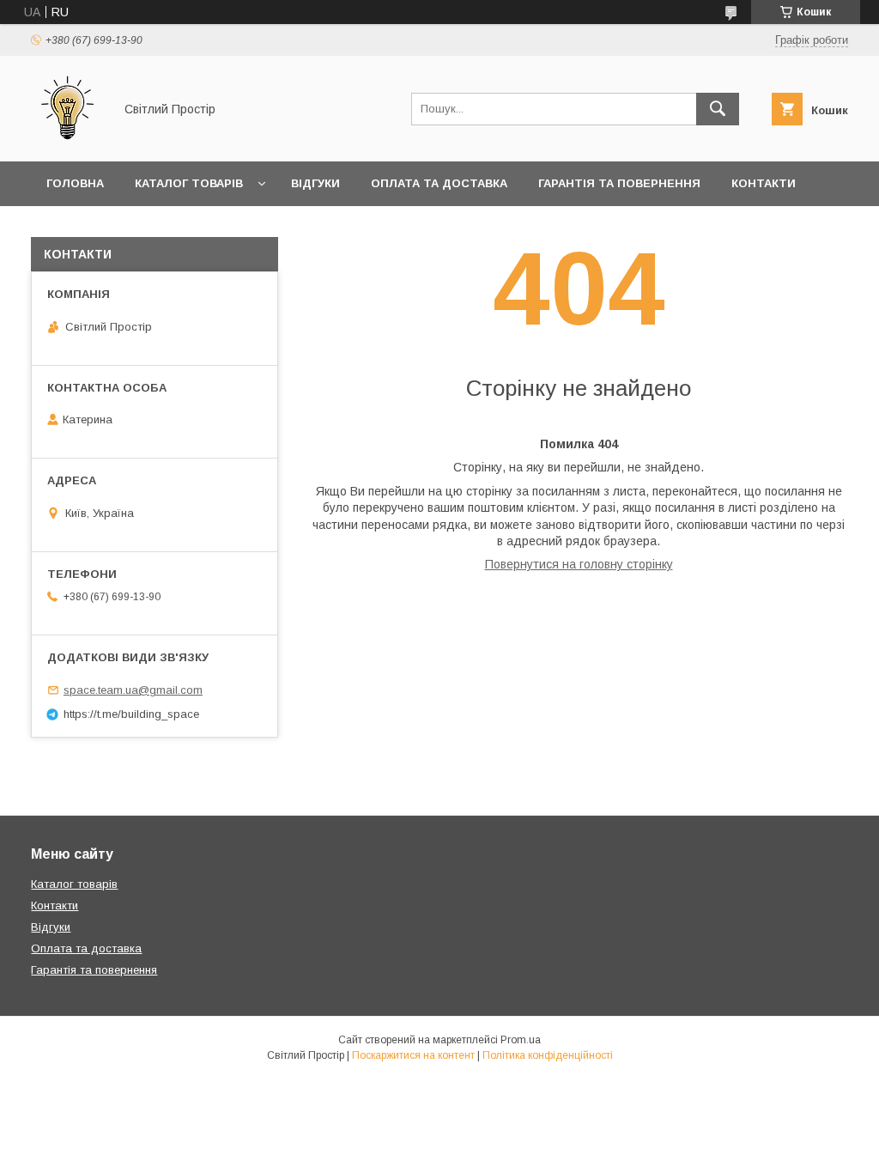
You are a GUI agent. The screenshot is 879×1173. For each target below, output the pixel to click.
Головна (75, 183)
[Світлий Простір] (67, 139)
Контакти (763, 183)
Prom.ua (520, 1040)
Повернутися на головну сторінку (579, 564)
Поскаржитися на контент (413, 1055)
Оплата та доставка (439, 183)
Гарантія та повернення (619, 183)
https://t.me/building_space (131, 714)
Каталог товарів (189, 183)
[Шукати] (717, 109)
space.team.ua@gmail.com (133, 690)
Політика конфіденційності (547, 1055)
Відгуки (315, 183)
